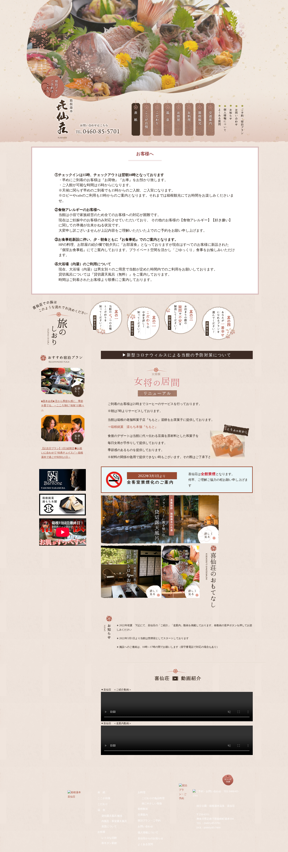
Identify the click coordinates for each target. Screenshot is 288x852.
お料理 (141, 792)
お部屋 (101, 831)
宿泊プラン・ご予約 (149, 820)
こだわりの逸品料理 (154, 798)
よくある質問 (145, 844)
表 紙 (101, 792)
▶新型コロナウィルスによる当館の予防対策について (176, 355)
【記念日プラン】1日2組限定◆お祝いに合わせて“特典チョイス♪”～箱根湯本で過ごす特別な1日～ (62, 452)
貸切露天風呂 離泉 (111, 815)
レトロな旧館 (109, 837)
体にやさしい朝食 (152, 803)
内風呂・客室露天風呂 (114, 821)
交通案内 (143, 814)
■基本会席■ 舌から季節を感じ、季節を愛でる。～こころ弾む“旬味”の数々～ (62, 405)
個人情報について (148, 832)
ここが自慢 (104, 798)
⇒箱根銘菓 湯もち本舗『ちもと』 (133, 426)
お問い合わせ (145, 826)
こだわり (103, 804)
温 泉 (101, 809)
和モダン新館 (109, 843)
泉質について (109, 826)
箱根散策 (143, 808)
